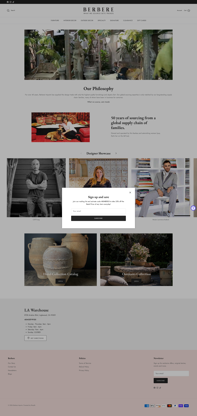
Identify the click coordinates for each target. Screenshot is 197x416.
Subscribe (98, 218)
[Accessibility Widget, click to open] (193, 208)
